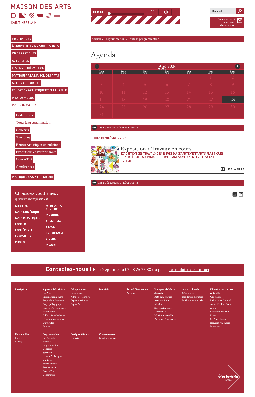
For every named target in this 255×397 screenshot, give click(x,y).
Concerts (22, 130)
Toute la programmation (33, 122)
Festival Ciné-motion (28, 68)
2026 (167, 66)
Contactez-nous (107, 334)
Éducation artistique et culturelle (39, 90)
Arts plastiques (27, 218)
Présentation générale (53, 297)
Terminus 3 (54, 232)
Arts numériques (28, 212)
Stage (50, 226)
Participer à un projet (165, 319)
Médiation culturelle (192, 300)
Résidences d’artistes (192, 297)
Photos (20, 242)
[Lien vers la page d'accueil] (48, 14)
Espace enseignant (80, 300)
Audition (21, 206)
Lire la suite (235, 169)
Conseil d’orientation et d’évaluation (54, 310)
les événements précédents (118, 127)
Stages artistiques (163, 308)
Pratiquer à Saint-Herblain (32, 177)
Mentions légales (107, 338)
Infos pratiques (24, 53)
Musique (52, 214)
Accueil (96, 39)
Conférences (25, 166)
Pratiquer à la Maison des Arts (35, 75)
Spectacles (23, 137)
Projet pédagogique (52, 304)
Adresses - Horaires (81, 297)
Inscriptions (21, 38)
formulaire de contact (189, 269)
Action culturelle (26, 83)
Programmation (24, 105)
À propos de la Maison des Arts (35, 46)
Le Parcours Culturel (220, 300)
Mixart (51, 244)
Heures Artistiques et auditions (38, 144)
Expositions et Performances (36, 152)
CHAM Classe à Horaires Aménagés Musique (220, 322)
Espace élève (77, 304)
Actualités (20, 60)
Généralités (188, 293)
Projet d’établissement (54, 300)
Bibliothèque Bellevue (54, 315)
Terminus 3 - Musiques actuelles (164, 313)
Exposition (23, 236)
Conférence (24, 230)
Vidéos (51, 238)
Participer (131, 293)
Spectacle (53, 220)
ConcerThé (24, 159)
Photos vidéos (23, 97)
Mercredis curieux (54, 208)
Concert (21, 224)
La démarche (25, 115)
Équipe (46, 326)
